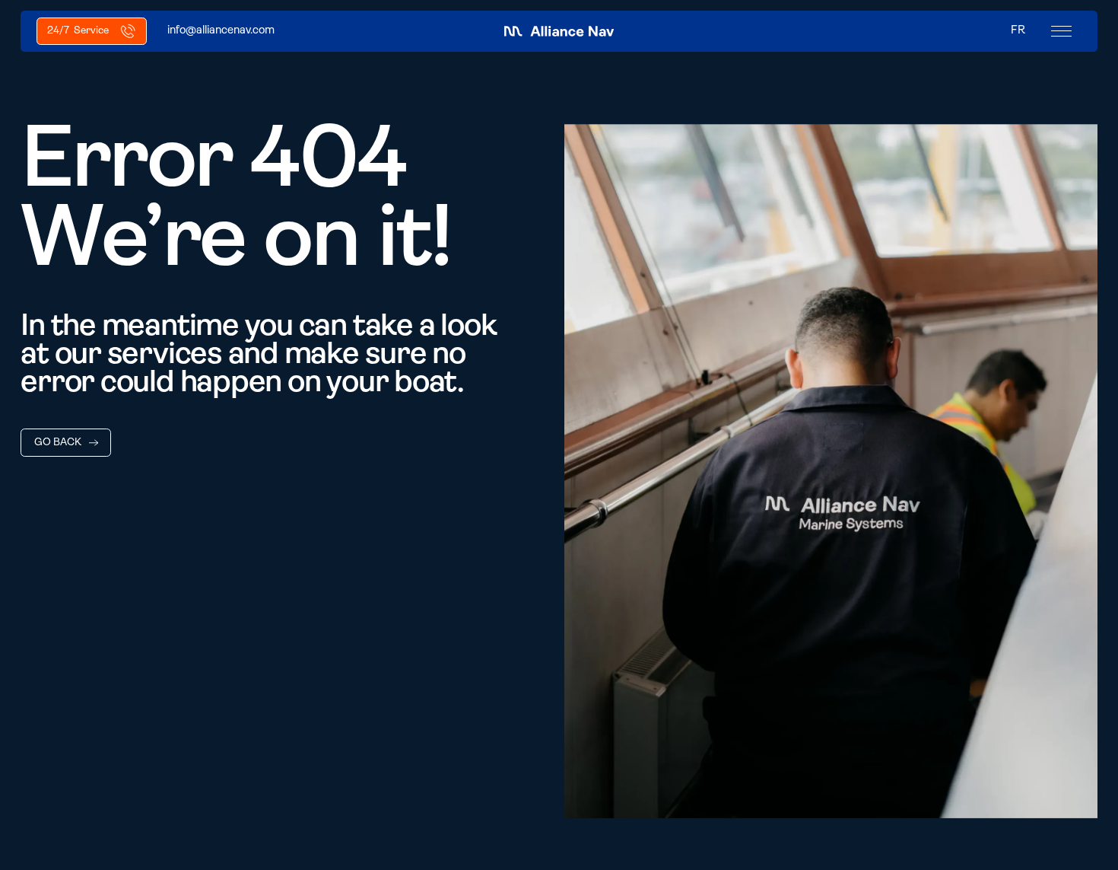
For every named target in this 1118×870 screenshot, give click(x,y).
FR (1018, 31)
